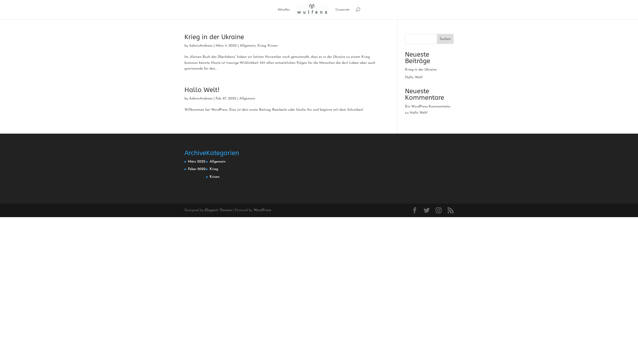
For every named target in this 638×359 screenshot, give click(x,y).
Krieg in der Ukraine (214, 37)
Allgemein (248, 46)
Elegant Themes (218, 210)
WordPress (262, 210)
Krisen (273, 46)
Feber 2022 (197, 169)
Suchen (445, 39)
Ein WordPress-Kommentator (428, 106)
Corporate (342, 9)
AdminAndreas (201, 46)
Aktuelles (284, 9)
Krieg (261, 46)
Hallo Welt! (202, 90)
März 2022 (196, 162)
